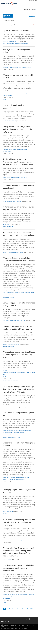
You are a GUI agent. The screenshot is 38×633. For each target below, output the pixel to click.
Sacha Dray (6, 67)
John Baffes (6, 320)
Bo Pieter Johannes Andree (10, 430)
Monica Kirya (19, 252)
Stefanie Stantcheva (25, 67)
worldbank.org (32, 0)
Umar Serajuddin (7, 95)
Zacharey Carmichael (18, 432)
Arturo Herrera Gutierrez (19, 149)
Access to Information (19, 619)
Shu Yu (4, 376)
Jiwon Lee (5, 292)
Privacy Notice (9, 619)
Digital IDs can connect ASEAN (16, 31)
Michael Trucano (16, 477)
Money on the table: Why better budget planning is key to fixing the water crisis (17, 129)
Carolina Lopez (16, 540)
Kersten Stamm (29, 292)
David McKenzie (7, 559)
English (33, 9)
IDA (20, 626)
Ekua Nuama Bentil (19, 479)
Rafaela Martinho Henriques (16, 292)
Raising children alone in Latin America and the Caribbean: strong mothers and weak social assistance (18, 162)
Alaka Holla (6, 224)
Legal (2, 619)
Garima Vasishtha (16, 201)
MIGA (26, 626)
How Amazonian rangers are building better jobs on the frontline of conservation (18, 568)
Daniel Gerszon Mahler (9, 93)
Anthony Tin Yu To (8, 407)
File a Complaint (5, 621)
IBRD (16, 626)
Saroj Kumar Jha (7, 149)
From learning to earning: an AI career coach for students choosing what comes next (19, 522)
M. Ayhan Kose (7, 201)
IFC (23, 626)
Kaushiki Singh (7, 151)
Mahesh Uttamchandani (9, 41)
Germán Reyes (25, 540)
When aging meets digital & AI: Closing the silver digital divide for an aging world (19, 354)
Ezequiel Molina (7, 540)
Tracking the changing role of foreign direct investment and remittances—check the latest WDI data (18, 389)
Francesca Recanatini (9, 252)
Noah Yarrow (6, 477)
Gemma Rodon (25, 477)
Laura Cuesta (6, 177)
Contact (32, 619)
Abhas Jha (5, 344)
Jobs (28, 619)
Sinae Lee (16, 407)
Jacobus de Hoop (15, 177)
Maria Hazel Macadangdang (18, 320)
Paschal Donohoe (8, 511)
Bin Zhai (5, 370)
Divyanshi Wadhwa (14, 344)
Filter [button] (7, 16)
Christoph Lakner (21, 93)
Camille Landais (14, 67)
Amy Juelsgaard (7, 598)
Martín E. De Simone (8, 479)
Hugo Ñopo (24, 177)
